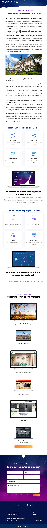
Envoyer (37, 495)
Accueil (33, 511)
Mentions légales (38, 520)
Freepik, (15, 518)
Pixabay (12, 518)
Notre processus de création (23, 446)
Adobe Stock (24, 518)
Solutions (33, 512)
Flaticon (19, 518)
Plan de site (33, 514)
